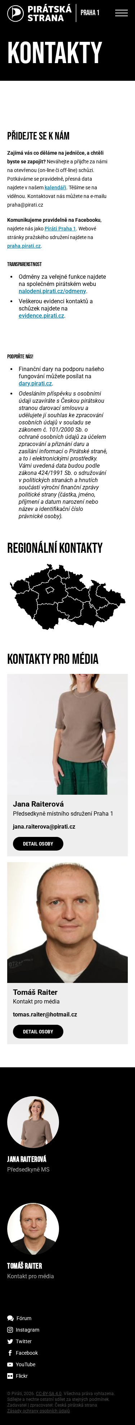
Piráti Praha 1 (60, 228)
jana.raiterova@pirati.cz (44, 827)
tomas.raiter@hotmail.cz (45, 1015)
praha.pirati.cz (24, 246)
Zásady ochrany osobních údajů (38, 1410)
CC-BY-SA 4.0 (49, 1393)
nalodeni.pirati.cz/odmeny (52, 291)
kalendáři (55, 187)
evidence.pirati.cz (41, 315)
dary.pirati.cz (35, 383)
